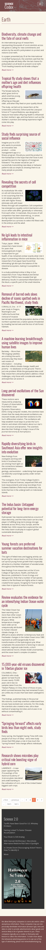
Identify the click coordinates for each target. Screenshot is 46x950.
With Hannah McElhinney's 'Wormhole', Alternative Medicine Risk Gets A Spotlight (21, 842)
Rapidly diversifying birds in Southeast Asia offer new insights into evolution (22, 447)
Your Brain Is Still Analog (14, 837)
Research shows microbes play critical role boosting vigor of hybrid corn (20, 759)
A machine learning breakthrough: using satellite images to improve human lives (22, 342)
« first (5, 800)
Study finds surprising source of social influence (21, 136)
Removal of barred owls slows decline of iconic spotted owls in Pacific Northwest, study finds (21, 298)
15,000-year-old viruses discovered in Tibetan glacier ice (23, 666)
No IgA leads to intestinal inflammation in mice (17, 237)
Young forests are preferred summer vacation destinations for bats (22, 548)
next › (9, 804)
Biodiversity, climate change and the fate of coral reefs (21, 36)
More (6, 854)
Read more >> (7, 70)
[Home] (9, 5)
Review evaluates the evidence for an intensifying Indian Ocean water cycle (23, 601)
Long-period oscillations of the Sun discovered (23, 392)
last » (17, 804)
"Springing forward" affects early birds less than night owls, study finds (21, 727)
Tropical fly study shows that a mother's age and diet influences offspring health (21, 82)
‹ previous (15, 800)
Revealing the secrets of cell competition (19, 184)
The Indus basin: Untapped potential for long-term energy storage (20, 508)
